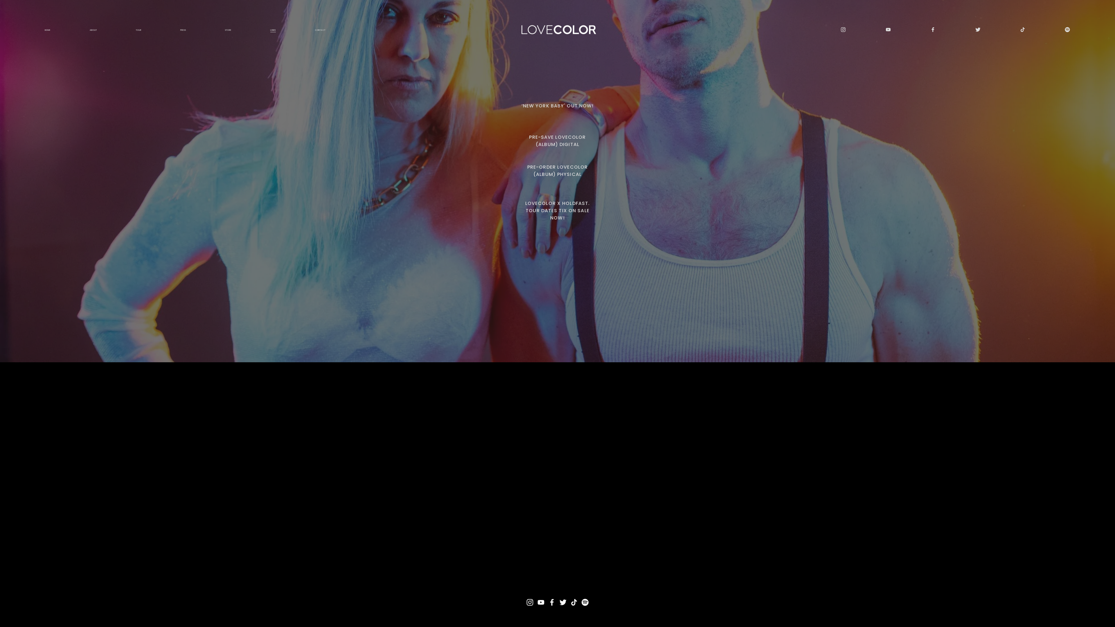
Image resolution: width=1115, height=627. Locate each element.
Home (48, 30)
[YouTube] (888, 30)
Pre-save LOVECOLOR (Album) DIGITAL (557, 141)
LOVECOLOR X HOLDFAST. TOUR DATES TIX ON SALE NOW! (557, 210)
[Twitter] (978, 30)
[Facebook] (933, 30)
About (93, 30)
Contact (320, 30)
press (183, 30)
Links (273, 30)
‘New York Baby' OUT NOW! (557, 105)
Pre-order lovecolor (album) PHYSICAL (557, 171)
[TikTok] (1023, 30)
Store (228, 30)
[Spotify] (1067, 30)
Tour (138, 30)
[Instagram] (843, 30)
